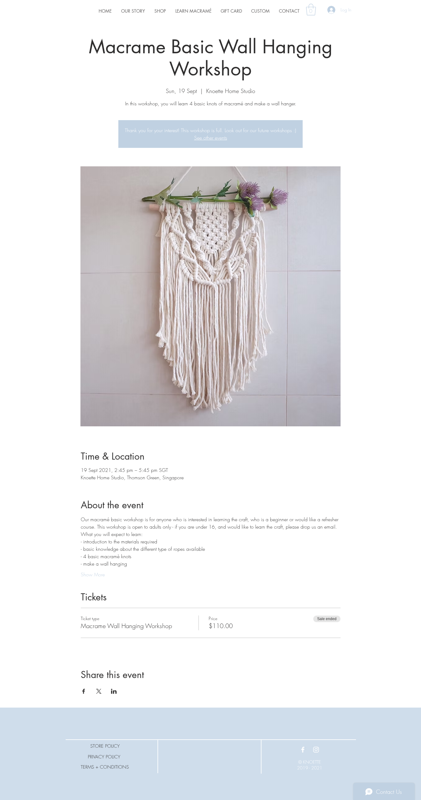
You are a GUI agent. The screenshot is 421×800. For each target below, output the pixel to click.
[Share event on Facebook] (84, 691)
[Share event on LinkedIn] (114, 691)
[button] (311, 9)
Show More (93, 574)
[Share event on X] (99, 691)
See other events (210, 137)
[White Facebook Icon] (303, 749)
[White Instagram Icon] (316, 749)
